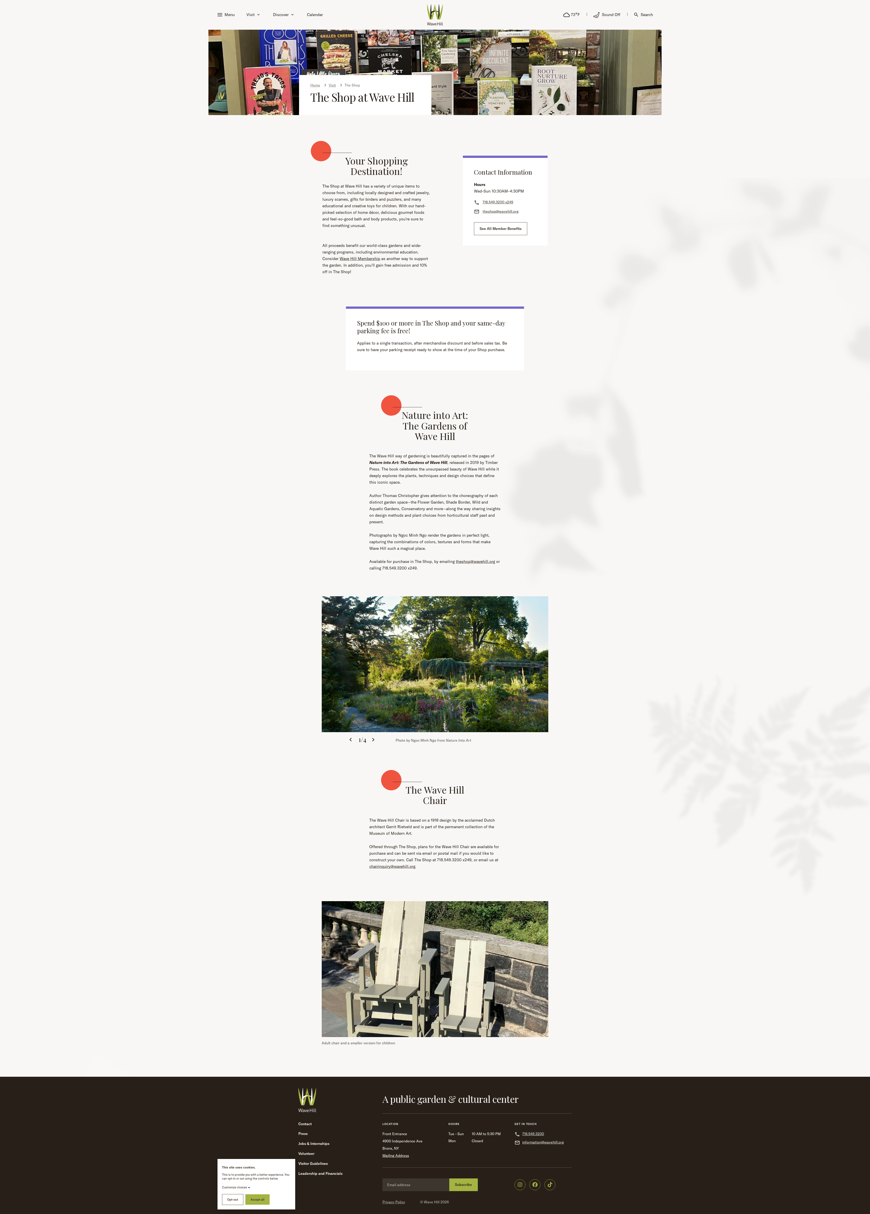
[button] (227, 15)
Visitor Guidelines (313, 1163)
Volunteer (306, 1153)
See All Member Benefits (501, 228)
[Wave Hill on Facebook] (534, 1184)
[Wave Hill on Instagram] (520, 1184)
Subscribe (463, 1184)
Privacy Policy (393, 1202)
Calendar (315, 14)
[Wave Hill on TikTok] (549, 1184)
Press (303, 1133)
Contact (305, 1124)
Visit (250, 14)
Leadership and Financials (320, 1173)
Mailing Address (395, 1155)
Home (315, 85)
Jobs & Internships (313, 1143)
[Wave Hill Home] (435, 14)
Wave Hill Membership (360, 258)
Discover (281, 14)
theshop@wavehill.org (475, 561)
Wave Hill (432, 1202)
